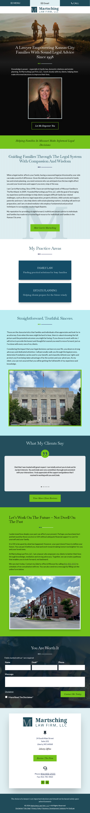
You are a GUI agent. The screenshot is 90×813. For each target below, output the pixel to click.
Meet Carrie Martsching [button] (45, 227)
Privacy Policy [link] (36, 808)
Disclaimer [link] (19, 808)
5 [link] (48, 486)
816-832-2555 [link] (70, 564)
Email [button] (46, 3)
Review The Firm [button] (45, 758)
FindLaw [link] (72, 808)
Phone (61, 662)
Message (9, 674)
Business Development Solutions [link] (54, 808)
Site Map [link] (27, 808)
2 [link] (43, 486)
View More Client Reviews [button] (45, 498)
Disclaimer (9, 692)
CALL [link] (76, 3)
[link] (45, 10)
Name (7, 662)
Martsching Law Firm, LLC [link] (40, 806)
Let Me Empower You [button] (45, 125)
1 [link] (41, 486)
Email (35, 662)
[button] (15, 2)
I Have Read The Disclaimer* (20, 697)
